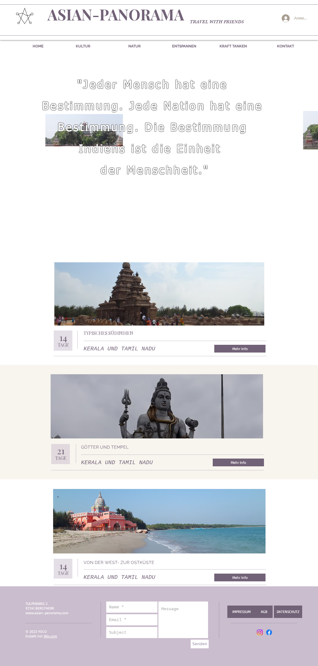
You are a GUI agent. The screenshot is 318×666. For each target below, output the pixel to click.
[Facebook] (269, 632)
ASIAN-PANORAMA (116, 14)
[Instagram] (260, 632)
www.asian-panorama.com (46, 612)
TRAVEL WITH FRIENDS (217, 21)
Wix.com (50, 636)
